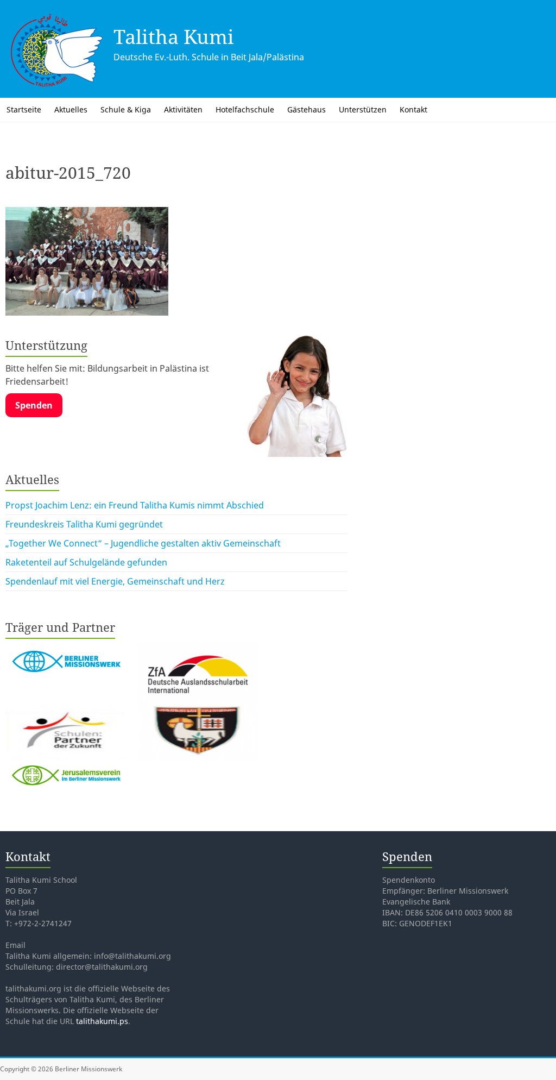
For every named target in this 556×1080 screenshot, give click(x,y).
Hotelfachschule (245, 109)
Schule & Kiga (125, 109)
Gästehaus (306, 109)
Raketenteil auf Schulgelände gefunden (86, 562)
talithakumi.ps (102, 1021)
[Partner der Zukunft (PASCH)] (66, 707)
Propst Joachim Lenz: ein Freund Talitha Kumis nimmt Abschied (134, 505)
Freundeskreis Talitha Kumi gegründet (84, 524)
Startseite (24, 109)
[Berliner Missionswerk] (66, 648)
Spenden (34, 405)
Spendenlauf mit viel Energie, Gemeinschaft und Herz (115, 581)
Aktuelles (70, 109)
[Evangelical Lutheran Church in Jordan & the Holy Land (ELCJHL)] (197, 707)
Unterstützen (363, 109)
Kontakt (413, 109)
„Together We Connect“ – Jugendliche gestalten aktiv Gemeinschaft (143, 543)
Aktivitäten (183, 109)
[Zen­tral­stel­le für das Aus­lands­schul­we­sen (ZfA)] (197, 648)
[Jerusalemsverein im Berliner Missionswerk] (65, 767)
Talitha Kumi (173, 36)
